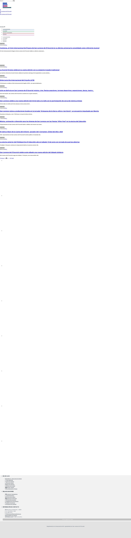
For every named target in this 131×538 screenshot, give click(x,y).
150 (10, 158)
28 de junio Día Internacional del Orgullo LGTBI (17, 80)
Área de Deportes (10, 484)
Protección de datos (10, 497)
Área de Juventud (10, 481)
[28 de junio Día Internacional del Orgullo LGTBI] (18, 75)
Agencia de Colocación (11, 498)
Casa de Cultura (10, 483)
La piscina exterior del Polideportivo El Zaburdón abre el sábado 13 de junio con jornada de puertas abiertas (40, 142)
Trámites (5, 34)
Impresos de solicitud (11, 504)
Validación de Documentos (12, 501)
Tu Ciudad (5, 38)
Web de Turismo (10, 487)
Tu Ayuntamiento (6, 29)
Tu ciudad (5, 30)
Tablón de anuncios (10, 502)
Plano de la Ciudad (11, 486)
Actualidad (2, 43)
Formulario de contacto (12, 515)
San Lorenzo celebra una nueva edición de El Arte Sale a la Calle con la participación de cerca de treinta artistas (41, 101)
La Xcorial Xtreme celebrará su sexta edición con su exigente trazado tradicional (29, 70)
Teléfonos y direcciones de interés (14, 478)
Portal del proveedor (11, 500)
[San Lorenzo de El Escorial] (5, 11)
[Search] (0, 12)
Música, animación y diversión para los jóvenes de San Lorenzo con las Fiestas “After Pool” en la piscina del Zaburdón (43, 121)
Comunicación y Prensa (12, 488)
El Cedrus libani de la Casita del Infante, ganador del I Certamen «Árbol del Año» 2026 (31, 132)
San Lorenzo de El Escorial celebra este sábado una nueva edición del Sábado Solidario (31, 152)
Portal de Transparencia (12, 494)
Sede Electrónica (10, 495)
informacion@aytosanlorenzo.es (14, 514)
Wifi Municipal (10, 480)
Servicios (7, 32)
